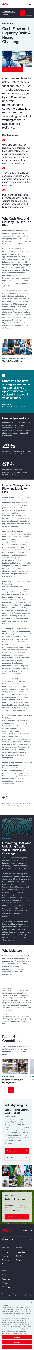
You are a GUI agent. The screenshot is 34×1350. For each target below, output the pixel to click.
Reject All (17, 1342)
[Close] (32, 1302)
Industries (19, 1256)
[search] (25, 4)
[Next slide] (11, 1090)
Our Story (5, 1252)
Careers (5, 1256)
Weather (5, 1283)
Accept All (17, 1347)
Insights (19, 1260)
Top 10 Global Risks (8, 11)
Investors (5, 1260)
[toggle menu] (30, 4)
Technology (6, 1279)
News (4, 1264)
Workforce (6, 1287)
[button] (17, 1151)
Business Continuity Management (12, 1081)
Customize (17, 1337)
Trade (4, 1275)
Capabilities (20, 1252)
